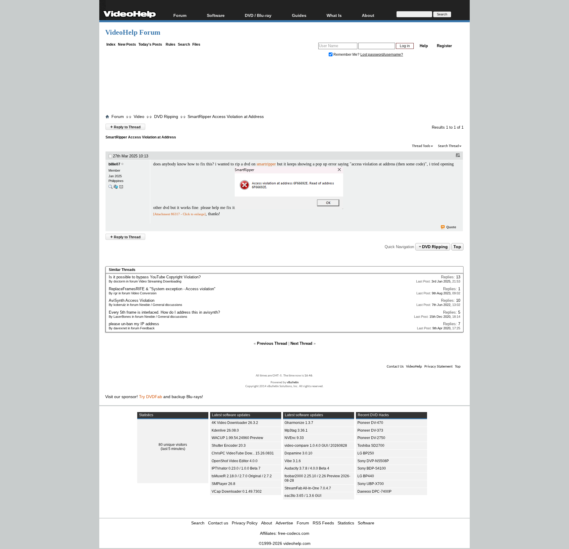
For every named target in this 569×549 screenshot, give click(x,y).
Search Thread (448, 146)
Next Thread (301, 343)
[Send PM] (121, 188)
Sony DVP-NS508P (373, 461)
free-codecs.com (293, 533)
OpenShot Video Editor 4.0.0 (235, 461)
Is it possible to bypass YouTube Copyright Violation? (155, 277)
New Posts (127, 44)
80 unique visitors (173, 445)
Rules (170, 44)
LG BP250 (365, 453)
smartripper (266, 164)
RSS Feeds (323, 523)
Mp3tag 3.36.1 (296, 430)
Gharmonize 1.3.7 (298, 423)
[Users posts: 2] (110, 188)
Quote (451, 227)
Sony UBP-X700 (370, 484)
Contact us (218, 523)
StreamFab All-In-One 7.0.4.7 (307, 488)
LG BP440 (365, 476)
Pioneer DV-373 (370, 430)
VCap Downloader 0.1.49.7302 (237, 491)
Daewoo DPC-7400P (374, 491)
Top (457, 246)
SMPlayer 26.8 (223, 484)
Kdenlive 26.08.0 (225, 430)
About (266, 523)
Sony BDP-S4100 (371, 468)
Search (184, 44)
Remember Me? (346, 54)
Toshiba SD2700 (370, 445)
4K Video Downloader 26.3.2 (235, 423)
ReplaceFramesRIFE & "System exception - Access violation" (162, 289)
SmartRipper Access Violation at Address (226, 116)
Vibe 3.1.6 (292, 461)
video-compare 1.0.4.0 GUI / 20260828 (315, 445)
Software (216, 15)
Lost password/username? (381, 54)
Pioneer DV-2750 (371, 438)
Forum (179, 15)
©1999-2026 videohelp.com (285, 543)
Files (196, 44)
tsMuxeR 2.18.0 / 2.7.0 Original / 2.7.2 (242, 476)
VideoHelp (414, 366)
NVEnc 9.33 (294, 438)
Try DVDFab (150, 396)
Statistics (346, 523)
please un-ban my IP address (134, 324)
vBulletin (293, 382)
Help (424, 46)
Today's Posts (150, 44)
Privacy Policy (245, 523)
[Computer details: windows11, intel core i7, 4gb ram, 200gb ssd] (116, 188)
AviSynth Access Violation (131, 300)
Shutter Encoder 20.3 (229, 445)
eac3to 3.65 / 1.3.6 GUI (302, 496)
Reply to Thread (125, 126)
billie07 (114, 164)
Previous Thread (272, 343)
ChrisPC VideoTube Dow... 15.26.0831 (243, 453)
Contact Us (395, 366)
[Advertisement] (284, 87)
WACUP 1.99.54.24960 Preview (237, 438)
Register (444, 46)
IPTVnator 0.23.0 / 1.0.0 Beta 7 (236, 468)
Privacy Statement (438, 366)
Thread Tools (421, 146)
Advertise (284, 523)
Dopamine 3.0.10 (298, 453)
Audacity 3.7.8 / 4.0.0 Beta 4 (306, 468)
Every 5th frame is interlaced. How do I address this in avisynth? (164, 312)
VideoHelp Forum (132, 32)
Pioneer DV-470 (370, 423)
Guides (299, 15)
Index (111, 44)
